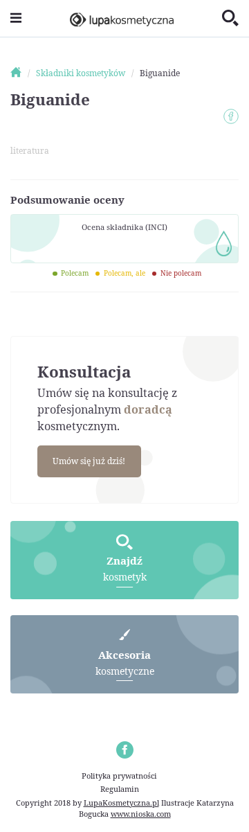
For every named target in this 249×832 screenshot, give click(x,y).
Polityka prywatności (119, 775)
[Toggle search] (230, 19)
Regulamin (119, 789)
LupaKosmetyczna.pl (121, 802)
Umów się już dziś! (89, 461)
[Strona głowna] (22, 73)
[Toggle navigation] (15, 18)
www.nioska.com (141, 813)
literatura (29, 151)
